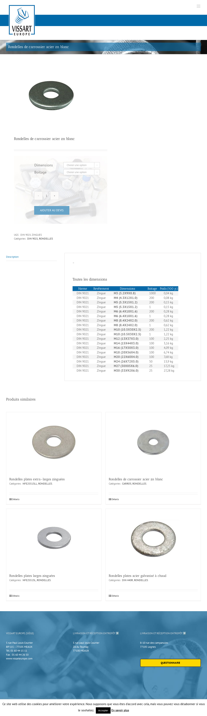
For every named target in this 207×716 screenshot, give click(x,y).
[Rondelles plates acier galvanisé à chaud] (153, 539)
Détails (15, 499)
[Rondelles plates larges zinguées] (53, 539)
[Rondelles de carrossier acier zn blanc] (153, 442)
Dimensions (43, 165)
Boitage (40, 172)
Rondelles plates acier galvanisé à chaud (137, 576)
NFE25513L (29, 580)
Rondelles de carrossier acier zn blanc (136, 479)
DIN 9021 (32, 238)
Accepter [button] (103, 710)
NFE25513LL (30, 483)
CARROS (126, 483)
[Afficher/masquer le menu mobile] (199, 6)
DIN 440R (127, 580)
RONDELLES (46, 238)
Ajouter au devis (51, 210)
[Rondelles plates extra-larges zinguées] (53, 442)
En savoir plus (120, 710)
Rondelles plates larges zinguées (32, 576)
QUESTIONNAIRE (170, 662)
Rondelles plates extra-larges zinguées (37, 479)
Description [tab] (12, 257)
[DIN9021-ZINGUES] (53, 95)
